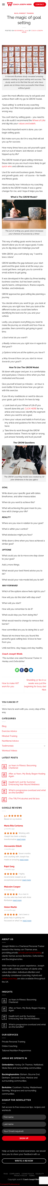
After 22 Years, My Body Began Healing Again (27, 775)
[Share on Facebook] (22, 670)
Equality (40, 1174)
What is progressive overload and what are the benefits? (27, 791)
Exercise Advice (9, 731)
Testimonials (8, 746)
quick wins (7, 166)
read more (21, 839)
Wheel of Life (38, 120)
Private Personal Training (13, 1042)
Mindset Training (26, 13)
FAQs (6, 1174)
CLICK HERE (30, 408)
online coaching (9, 978)
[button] (3, 4)
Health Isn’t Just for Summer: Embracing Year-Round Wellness (24, 783)
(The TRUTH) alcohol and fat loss (24, 798)
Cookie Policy (28, 1174)
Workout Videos (9, 750)
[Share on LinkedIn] (31, 670)
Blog (16, 13)
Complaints (14, 1174)
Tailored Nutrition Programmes (16, 1050)
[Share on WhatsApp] (17, 670)
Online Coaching (9, 1046)
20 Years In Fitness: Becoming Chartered (22, 766)
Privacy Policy (20, 1176)
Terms (31, 1176)
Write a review (24, 1161)
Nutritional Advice (10, 741)
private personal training (29, 952)
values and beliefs (26, 123)
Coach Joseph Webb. (12, 654)
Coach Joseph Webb (32, 31)
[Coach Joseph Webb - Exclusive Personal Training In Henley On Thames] (19, 4)
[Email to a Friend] (26, 670)
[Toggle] (44, 745)
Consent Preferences (10, 1184)
